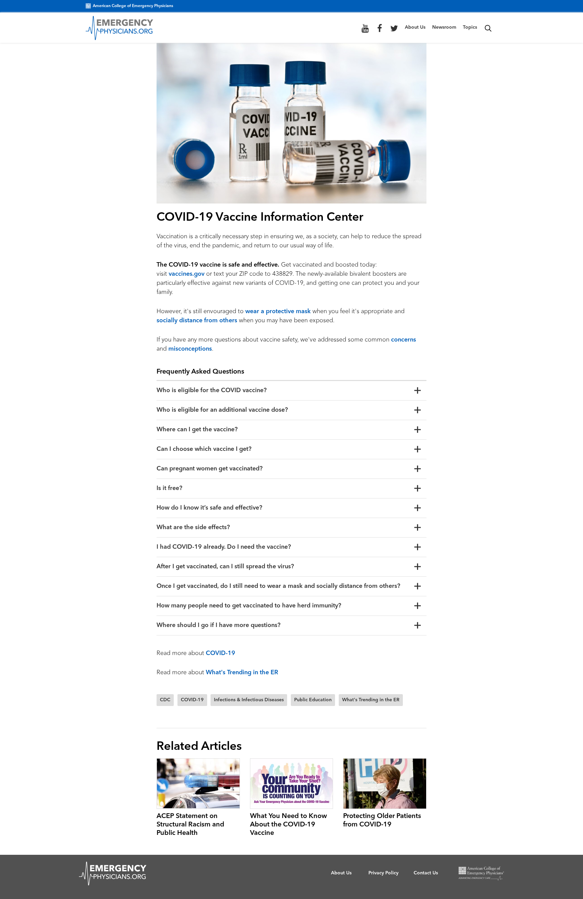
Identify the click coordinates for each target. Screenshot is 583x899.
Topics (470, 27)
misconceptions (190, 349)
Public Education (313, 700)
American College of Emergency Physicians (133, 6)
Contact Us (426, 873)
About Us (415, 27)
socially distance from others (197, 321)
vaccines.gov (186, 274)
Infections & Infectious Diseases (249, 700)
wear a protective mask (278, 311)
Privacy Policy (383, 873)
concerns (403, 340)
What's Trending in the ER (242, 673)
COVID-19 (220, 653)
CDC (165, 700)
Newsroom (444, 27)
